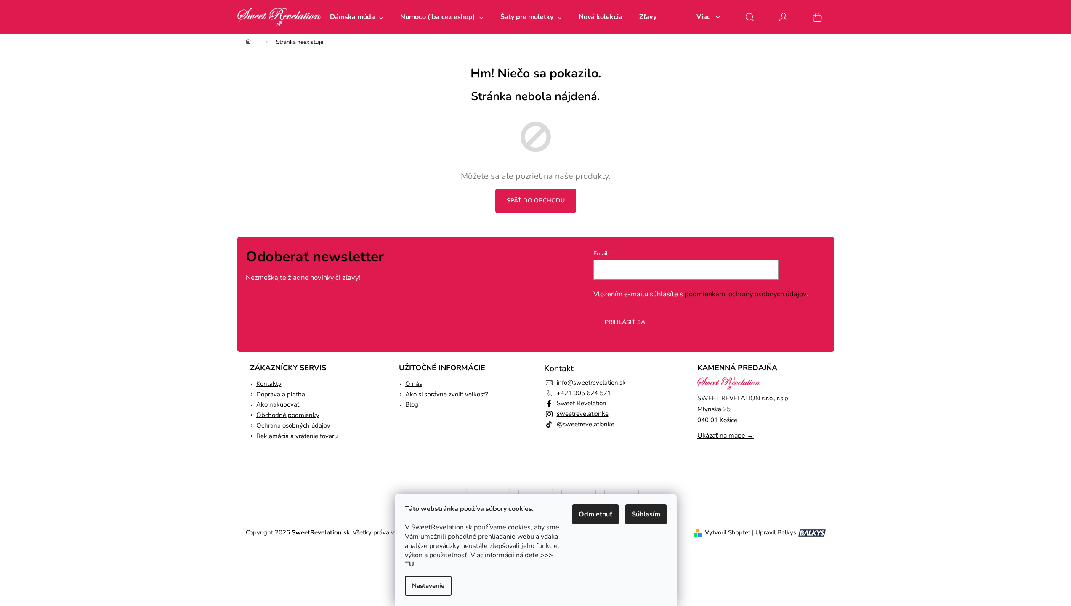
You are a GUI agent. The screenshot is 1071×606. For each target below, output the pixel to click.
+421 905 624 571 (584, 393)
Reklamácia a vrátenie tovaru (297, 436)
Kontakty (269, 384)
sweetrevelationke (583, 413)
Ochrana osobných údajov (293, 425)
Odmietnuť (595, 514)
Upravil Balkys (775, 532)
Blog (411, 404)
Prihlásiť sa (625, 322)
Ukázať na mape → (725, 435)
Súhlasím (646, 514)
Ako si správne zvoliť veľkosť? (446, 394)
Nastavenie (428, 586)
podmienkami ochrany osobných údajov (745, 294)
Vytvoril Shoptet (727, 532)
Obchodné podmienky (287, 415)
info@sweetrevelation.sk (591, 382)
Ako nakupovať (277, 404)
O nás (413, 384)
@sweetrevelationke (585, 424)
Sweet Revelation (581, 403)
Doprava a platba (280, 394)
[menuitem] (357, 17)
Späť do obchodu (536, 201)
